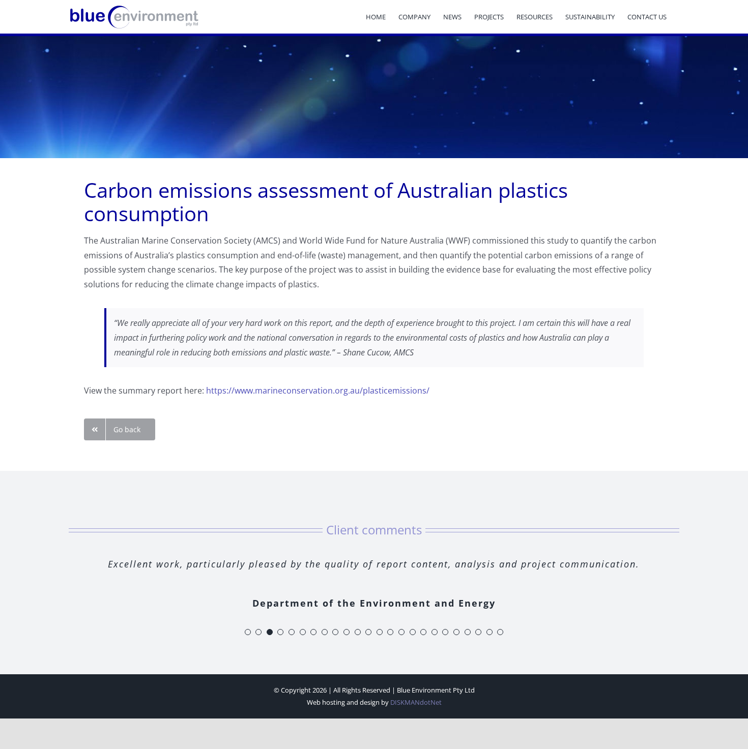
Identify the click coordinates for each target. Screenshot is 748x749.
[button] (248, 632)
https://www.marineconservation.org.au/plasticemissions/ (317, 390)
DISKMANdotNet (416, 702)
